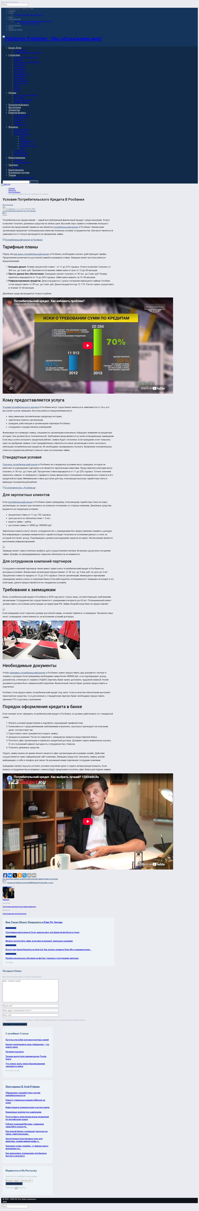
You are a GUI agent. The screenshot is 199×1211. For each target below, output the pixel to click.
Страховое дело (21, 153)
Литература (14, 110)
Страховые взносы (28, 146)
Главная (11, 11)
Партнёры (18, 120)
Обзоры (12, 92)
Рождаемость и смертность (25, 57)
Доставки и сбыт (21, 117)
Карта (10, 28)
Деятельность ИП (21, 115)
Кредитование (20, 132)
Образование (20, 69)
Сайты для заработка (23, 100)
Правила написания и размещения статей (32, 21)
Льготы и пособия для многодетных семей (27, 1040)
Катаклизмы (19, 78)
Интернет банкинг (22, 129)
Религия (17, 60)
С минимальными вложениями (27, 52)
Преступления (20, 81)
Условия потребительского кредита (21, 407)
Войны (17, 88)
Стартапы (18, 160)
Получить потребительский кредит (20, 464)
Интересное (19, 97)
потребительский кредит (65, 227)
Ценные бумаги (21, 155)
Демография (19, 64)
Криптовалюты (16, 170)
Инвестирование (16, 157)
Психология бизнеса (18, 104)
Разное (17, 90)
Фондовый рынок (22, 162)
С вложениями (20, 50)
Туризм (12, 175)
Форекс (17, 167)
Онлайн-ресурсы (21, 74)
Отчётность (25, 143)
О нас (10, 13)
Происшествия (20, 83)
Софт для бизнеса (21, 102)
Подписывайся (14, 1184)
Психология (19, 71)
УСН (22, 148)
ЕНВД (22, 136)
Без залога (7, 879)
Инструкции (14, 107)
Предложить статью (29, 23)
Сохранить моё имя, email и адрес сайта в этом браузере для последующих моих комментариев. (45, 1020)
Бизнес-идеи (14, 47)
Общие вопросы (27, 141)
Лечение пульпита (15, 1052)
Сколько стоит (20, 124)
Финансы (13, 127)
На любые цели (17, 879)
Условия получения (50, 879)
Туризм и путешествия (24, 178)
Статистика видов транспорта (14, 914)
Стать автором (14, 19)
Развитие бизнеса (17, 112)
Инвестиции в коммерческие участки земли (28, 1107)
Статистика (14, 55)
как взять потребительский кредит (31, 254)
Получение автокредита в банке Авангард (19, 907)
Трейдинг (13, 165)
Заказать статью (15, 30)
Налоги (23, 139)
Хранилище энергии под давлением (23, 1112)
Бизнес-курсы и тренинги (25, 95)
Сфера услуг (19, 67)
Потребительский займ (33, 879)
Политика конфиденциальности (28, 15)
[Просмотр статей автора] (8, 898)
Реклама (17, 122)
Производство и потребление (27, 62)
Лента (10, 17)
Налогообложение (22, 134)
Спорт (17, 85)
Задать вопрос (14, 26)
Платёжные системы (18, 172)
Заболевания (19, 76)
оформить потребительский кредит (28, 672)
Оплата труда (20, 150)
